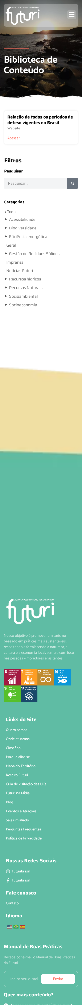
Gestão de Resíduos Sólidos (34, 253)
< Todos (10, 212)
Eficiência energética (28, 236)
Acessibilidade (22, 219)
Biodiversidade (23, 228)
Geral (11, 245)
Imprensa (15, 262)
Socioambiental (23, 296)
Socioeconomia (23, 305)
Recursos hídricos (25, 279)
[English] (9, 926)
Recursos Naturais (25, 287)
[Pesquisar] (72, 183)
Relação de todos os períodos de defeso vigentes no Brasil (40, 119)
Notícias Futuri (19, 270)
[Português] (16, 926)
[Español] (22, 926)
